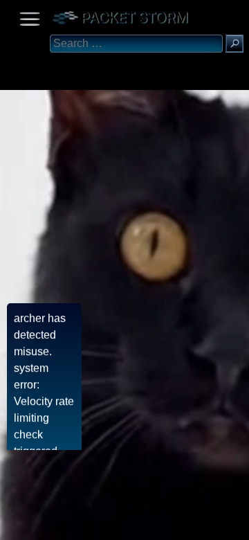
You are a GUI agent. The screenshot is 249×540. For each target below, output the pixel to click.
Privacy (126, 524)
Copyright (83, 524)
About (14, 524)
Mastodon (218, 524)
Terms (45, 524)
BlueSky (164, 524)
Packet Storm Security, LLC (165, 535)
